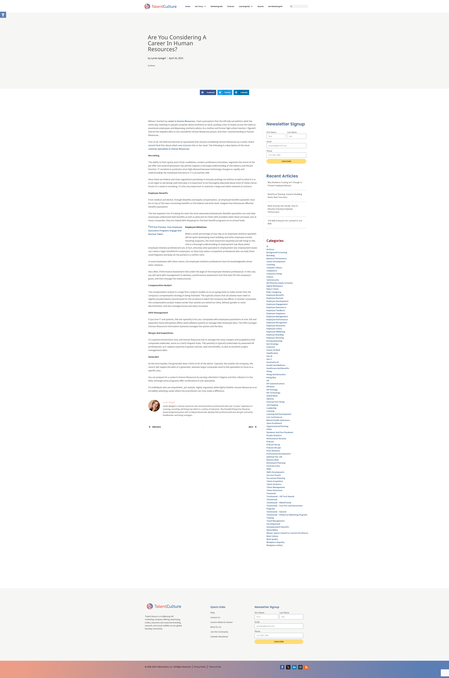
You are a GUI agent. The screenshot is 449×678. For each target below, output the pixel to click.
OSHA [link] (269, 429)
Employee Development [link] (277, 301)
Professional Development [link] (278, 453)
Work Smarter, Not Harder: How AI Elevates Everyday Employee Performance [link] (283, 208)
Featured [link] (270, 347)
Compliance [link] (271, 270)
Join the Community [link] (219, 631)
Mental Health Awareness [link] (278, 420)
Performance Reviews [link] (276, 438)
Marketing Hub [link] (217, 6)
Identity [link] (270, 398)
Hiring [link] (269, 371)
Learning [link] (270, 411)
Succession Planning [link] (275, 478)
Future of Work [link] (273, 350)
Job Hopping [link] (272, 405)
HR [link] (267, 380)
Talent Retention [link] (274, 490)
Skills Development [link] (275, 472)
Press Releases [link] (273, 450)
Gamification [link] (272, 353)
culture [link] (269, 276)
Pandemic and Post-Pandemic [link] (279, 432)
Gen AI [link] (269, 356)
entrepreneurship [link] (274, 341)
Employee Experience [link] (276, 307)
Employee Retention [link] (275, 325)
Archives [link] (151, 65)
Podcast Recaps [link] (273, 447)
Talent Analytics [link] (273, 484)
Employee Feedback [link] (275, 310)
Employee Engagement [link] (277, 304)
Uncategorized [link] (273, 524)
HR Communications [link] (275, 383)
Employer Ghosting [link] (275, 337)
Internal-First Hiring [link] (275, 401)
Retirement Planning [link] (275, 462)
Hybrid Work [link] (271, 395)
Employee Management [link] (277, 316)
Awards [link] (260, 6)
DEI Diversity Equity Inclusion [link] (279, 283)
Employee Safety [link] (274, 328)
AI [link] (267, 246)
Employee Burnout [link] (274, 298)
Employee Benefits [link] (275, 295)
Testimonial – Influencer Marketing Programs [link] (286, 514)
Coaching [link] (270, 264)
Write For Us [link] (215, 627)
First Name (271, 132)
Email (268, 141)
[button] (208, 92)
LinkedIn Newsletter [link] (219, 636)
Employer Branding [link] (275, 334)
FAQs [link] (212, 612)
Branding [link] (270, 255)
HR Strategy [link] (272, 389)
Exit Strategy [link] (272, 344)
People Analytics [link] (274, 435)
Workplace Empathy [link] (275, 542)
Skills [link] (268, 469)
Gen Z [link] (269, 359)
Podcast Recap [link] (273, 444)
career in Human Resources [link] (181, 121)
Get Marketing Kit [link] (275, 6)
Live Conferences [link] (274, 417)
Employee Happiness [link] (275, 313)
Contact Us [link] (215, 617)
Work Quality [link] (272, 539)
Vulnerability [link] (272, 530)
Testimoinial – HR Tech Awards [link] (280, 496)
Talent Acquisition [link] (274, 481)
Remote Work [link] (272, 459)
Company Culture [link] (274, 267)
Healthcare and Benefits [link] (277, 368)
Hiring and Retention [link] (276, 374)
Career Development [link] (275, 261)
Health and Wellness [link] (275, 365)
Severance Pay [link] (273, 466)
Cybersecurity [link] (272, 279)
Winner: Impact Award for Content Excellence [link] (287, 533)
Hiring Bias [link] (271, 377)
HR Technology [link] (273, 392)
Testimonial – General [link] (276, 511)
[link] (3, 15)
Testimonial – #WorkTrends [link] (278, 502)
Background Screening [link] (276, 252)
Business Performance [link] (276, 258)
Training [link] (270, 517)
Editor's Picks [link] (272, 289)
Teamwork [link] (271, 493)
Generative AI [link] (272, 362)
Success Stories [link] (273, 475)
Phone (269, 151)
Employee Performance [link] (277, 319)
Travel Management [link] (275, 520)
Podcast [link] (230, 6)
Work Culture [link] (272, 536)
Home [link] (187, 6)
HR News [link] (270, 386)
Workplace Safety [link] (274, 545)
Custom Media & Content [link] (221, 622)
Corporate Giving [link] (274, 273)
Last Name (292, 132)
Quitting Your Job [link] (274, 456)
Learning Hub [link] (244, 6)
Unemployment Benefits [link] (277, 527)
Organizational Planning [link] (277, 426)
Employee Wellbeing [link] (275, 331)
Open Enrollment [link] (274, 423)
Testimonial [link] (271, 499)
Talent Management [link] (275, 487)
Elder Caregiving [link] (273, 292)
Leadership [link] (271, 408)
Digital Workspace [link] (274, 286)
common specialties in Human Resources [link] (168, 148)
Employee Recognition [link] (276, 322)
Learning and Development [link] (278, 414)
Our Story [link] (199, 6)
